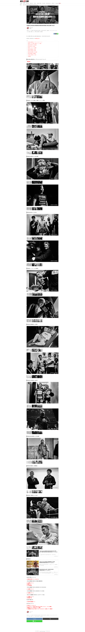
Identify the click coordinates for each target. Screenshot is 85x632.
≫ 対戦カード (29, 584)
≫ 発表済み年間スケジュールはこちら (33, 579)
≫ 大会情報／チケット (30, 592)
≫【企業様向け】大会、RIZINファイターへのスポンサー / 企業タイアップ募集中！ (40, 608)
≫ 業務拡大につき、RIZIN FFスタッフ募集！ (34, 607)
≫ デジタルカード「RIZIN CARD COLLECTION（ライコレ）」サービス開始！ (39, 606)
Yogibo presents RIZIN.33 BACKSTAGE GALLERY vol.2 (40, 25)
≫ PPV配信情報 (29, 585)
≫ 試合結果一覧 (29, 597)
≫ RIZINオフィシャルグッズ (31, 605)
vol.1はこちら (37, 38)
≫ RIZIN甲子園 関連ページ (31, 601)
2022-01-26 (31, 27)
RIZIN (30, 28)
